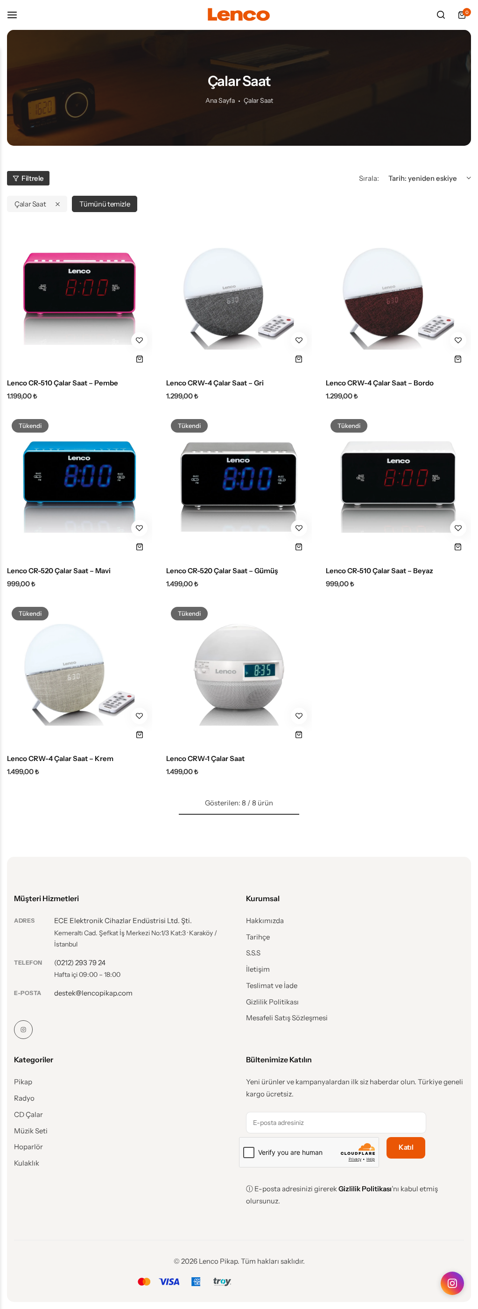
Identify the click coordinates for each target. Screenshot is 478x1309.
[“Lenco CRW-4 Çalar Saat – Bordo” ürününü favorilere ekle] (458, 340)
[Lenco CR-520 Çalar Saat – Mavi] (79, 487)
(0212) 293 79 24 (79, 962)
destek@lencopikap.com (93, 993)
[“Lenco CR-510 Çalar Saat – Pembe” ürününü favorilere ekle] (139, 340)
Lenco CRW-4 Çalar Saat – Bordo (380, 383)
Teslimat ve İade (271, 986)
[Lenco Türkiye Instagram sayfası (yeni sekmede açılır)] (452, 1283)
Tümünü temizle (104, 203)
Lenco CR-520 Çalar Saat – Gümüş (222, 571)
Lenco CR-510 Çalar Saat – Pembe (62, 383)
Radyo (24, 1098)
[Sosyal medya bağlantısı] (23, 1029)
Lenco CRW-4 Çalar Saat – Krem (60, 758)
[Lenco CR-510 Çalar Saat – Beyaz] (398, 487)
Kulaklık (26, 1163)
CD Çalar (28, 1114)
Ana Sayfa (220, 100)
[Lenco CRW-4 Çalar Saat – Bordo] (398, 298)
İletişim (258, 969)
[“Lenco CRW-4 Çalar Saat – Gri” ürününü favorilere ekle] (299, 340)
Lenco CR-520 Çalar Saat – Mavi (59, 571)
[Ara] (440, 15)
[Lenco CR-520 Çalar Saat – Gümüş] (238, 487)
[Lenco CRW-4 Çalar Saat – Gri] (238, 298)
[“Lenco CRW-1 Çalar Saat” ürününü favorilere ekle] (299, 716)
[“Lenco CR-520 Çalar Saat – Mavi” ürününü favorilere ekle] (139, 528)
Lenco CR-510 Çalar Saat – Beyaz (379, 571)
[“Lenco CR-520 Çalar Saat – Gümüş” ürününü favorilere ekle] (299, 528)
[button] (139, 359)
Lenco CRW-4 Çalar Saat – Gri (215, 383)
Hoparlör (28, 1147)
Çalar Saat (30, 203)
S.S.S (253, 953)
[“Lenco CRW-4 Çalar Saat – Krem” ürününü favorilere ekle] (139, 716)
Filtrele (32, 178)
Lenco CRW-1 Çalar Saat (205, 758)
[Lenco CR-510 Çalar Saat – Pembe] (79, 298)
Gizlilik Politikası (272, 1002)
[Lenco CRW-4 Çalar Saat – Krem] (79, 674)
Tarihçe (258, 937)
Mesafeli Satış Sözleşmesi (287, 1018)
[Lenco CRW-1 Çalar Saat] (238, 674)
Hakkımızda (265, 921)
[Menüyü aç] (17, 15)
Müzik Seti (31, 1131)
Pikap (23, 1082)
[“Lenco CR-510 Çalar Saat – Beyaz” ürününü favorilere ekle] (458, 528)
